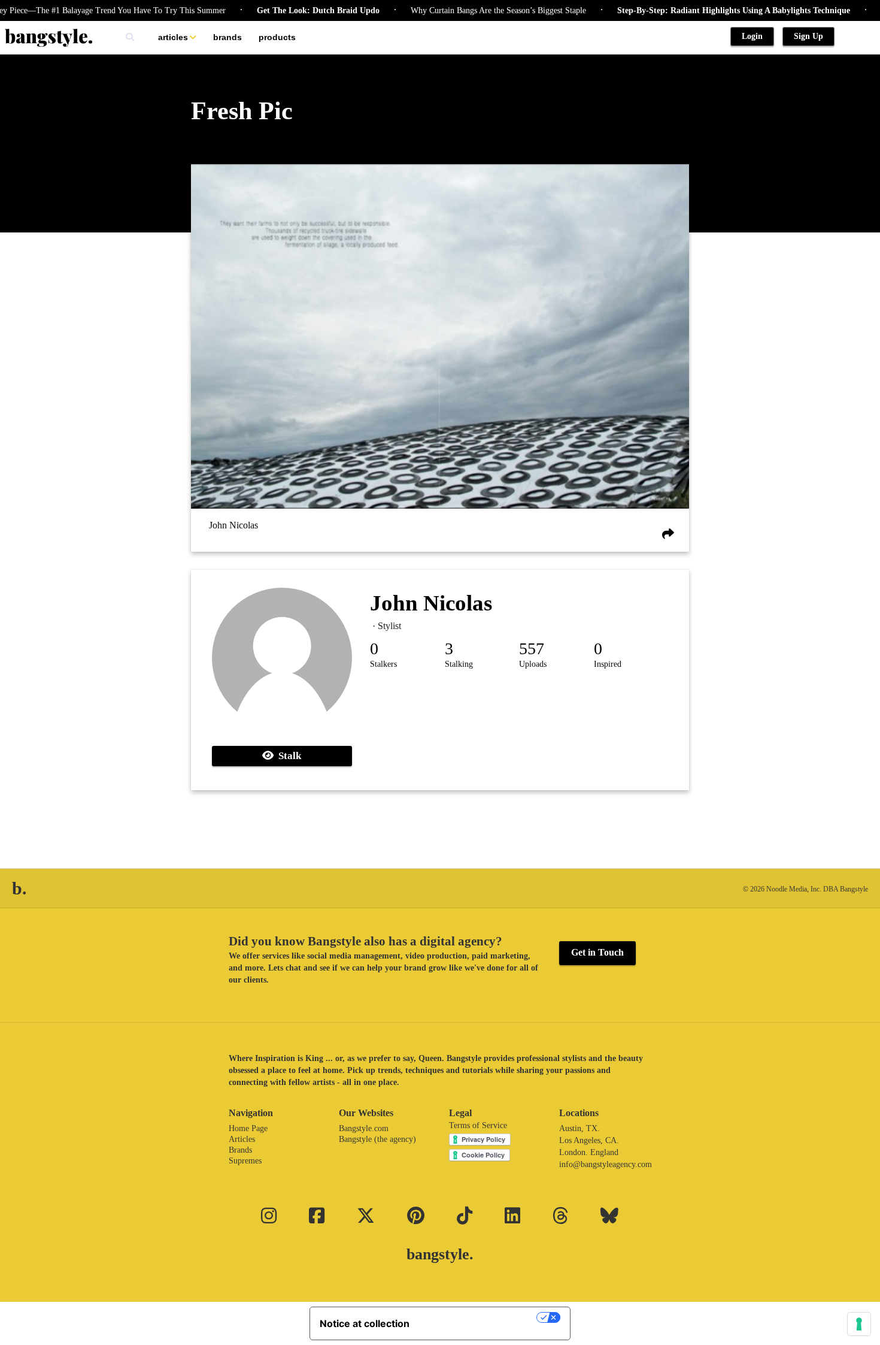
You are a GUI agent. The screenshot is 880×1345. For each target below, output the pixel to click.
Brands (227, 37)
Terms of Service (478, 1125)
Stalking (459, 664)
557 (531, 648)
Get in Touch (597, 952)
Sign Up (808, 36)
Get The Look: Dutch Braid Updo (291, 10)
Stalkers (383, 664)
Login (752, 36)
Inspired (607, 664)
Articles (173, 37)
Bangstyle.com (364, 1128)
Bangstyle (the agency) (377, 1139)
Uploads (533, 664)
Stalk (287, 755)
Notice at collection (364, 1323)
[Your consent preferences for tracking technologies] (859, 1324)
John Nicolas (233, 525)
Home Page (248, 1128)
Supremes (245, 1160)
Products (277, 37)
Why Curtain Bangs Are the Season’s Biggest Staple (471, 10)
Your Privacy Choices (479, 1317)
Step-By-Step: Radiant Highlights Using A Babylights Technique (706, 10)
